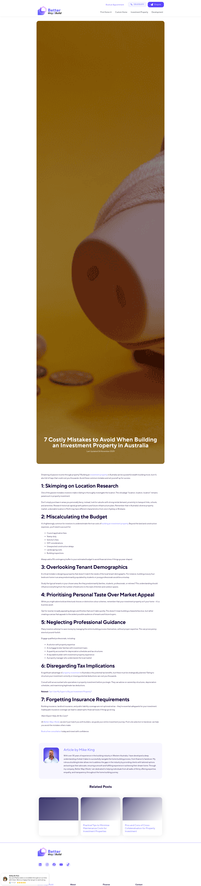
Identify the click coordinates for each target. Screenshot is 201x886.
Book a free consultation (51, 731)
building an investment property (115, 523)
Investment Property (139, 12)
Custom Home (121, 12)
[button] (48, 873)
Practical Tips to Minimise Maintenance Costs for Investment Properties (96, 828)
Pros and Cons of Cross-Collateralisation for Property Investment (140, 828)
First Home (105, 12)
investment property (98, 475)
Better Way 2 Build (51, 722)
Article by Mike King (79, 750)
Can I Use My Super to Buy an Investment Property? (70, 691)
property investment (71, 673)
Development (157, 12)
